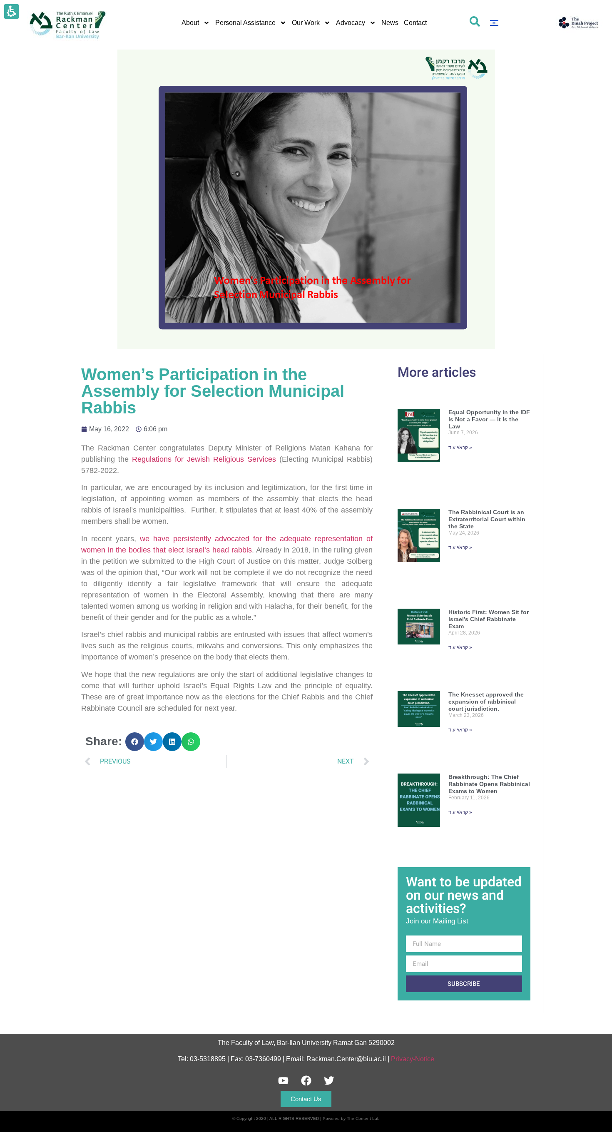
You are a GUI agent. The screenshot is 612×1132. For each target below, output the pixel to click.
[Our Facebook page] (306, 1080)
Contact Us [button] (306, 1099)
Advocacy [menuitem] (350, 22)
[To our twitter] (328, 1080)
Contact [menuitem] (415, 22)
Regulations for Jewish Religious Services (204, 459)
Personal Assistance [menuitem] (245, 22)
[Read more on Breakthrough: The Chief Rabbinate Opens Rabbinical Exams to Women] (419, 816)
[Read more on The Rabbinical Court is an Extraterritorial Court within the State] (419, 551)
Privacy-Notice (412, 1058)
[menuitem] (494, 22)
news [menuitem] (389, 22)
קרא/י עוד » (460, 447)
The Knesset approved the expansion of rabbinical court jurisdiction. (486, 701)
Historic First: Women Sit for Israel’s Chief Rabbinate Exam (488, 619)
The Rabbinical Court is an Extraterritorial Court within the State (486, 519)
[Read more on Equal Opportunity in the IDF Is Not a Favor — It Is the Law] (419, 451)
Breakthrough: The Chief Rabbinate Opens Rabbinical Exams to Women (489, 784)
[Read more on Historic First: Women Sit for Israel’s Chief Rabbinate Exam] (419, 643)
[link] (475, 21)
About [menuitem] (190, 22)
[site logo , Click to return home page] (578, 22)
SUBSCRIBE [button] (464, 984)
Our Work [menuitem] (306, 22)
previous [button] (115, 761)
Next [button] (345, 761)
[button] (134, 741)
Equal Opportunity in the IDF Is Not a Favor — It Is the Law (489, 419)
